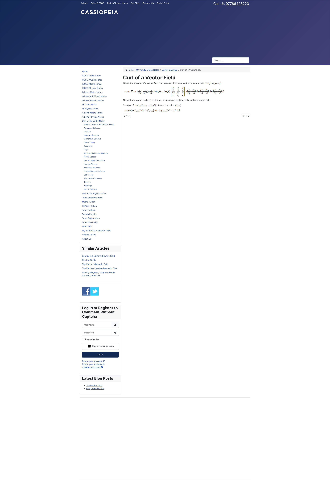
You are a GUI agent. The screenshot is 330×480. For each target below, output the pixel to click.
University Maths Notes (93, 121)
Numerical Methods (92, 167)
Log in (100, 354)
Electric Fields (89, 260)
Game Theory (89, 142)
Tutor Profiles (88, 210)
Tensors (87, 182)
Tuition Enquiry (89, 214)
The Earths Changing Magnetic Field (100, 268)
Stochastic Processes (93, 178)
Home (85, 71)
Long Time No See (95, 388)
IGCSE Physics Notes (92, 88)
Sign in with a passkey (103, 346)
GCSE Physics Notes (92, 79)
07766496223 (237, 4)
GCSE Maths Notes (91, 75)
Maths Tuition (88, 201)
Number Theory (90, 164)
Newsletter (87, 226)
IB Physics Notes (90, 108)
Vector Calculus (90, 189)
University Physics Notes (94, 193)
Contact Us (148, 3)
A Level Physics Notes (93, 117)
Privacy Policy (89, 234)
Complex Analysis (91, 135)
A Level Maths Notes (92, 112)
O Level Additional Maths (94, 96)
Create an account (91, 367)
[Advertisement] (165, 36)
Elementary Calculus (92, 139)
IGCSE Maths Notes (91, 84)
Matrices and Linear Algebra (96, 153)
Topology (88, 185)
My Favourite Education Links (96, 230)
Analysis (87, 131)
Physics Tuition (89, 206)
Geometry (88, 146)
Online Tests (163, 3)
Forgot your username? (93, 364)
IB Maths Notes (89, 104)
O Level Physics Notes (93, 100)
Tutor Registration (91, 218)
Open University (90, 222)
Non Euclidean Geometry (94, 160)
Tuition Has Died (94, 385)
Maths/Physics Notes (117, 3)
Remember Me (92, 339)
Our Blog (135, 3)
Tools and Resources (92, 197)
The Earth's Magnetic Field (95, 264)
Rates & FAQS (97, 3)
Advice (84, 3)
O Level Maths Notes (92, 92)
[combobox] (230, 60)
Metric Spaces (90, 157)
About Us (86, 238)
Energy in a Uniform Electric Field (98, 256)
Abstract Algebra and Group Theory (99, 124)
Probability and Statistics (94, 171)
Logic (86, 149)
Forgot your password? (93, 361)
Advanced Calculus (92, 128)
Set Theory (88, 175)
